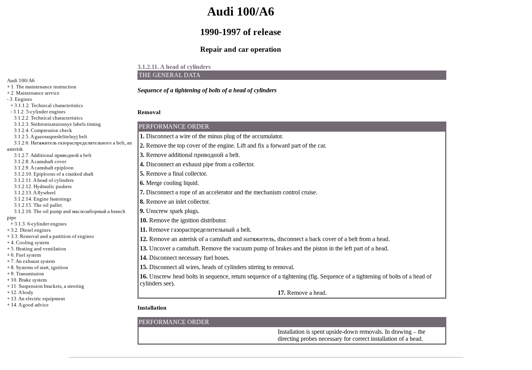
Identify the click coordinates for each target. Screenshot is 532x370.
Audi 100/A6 (21, 80)
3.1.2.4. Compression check (43, 130)
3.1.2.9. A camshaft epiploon (44, 168)
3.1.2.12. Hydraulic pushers (43, 186)
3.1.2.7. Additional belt (53, 155)
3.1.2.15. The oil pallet (38, 205)
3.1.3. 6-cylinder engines (40, 224)
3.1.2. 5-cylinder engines (39, 112)
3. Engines (21, 99)
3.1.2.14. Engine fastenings (42, 199)
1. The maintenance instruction (43, 87)
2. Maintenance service (35, 93)
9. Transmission (27, 274)
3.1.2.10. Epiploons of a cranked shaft (53, 174)
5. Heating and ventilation (38, 249)
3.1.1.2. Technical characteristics (48, 105)
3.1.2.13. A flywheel (35, 193)
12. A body (22, 292)
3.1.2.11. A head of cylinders (44, 180)
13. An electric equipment (38, 298)
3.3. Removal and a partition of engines (52, 236)
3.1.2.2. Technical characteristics (48, 118)
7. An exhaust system (33, 261)
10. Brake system (29, 280)
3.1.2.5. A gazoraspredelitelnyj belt (50, 136)
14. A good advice (30, 305)
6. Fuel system (26, 255)
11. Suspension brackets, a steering (47, 286)
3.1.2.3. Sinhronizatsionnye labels (57, 124)
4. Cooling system (30, 242)
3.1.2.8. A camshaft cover (40, 161)
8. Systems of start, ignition (39, 267)
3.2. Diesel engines (31, 230)
